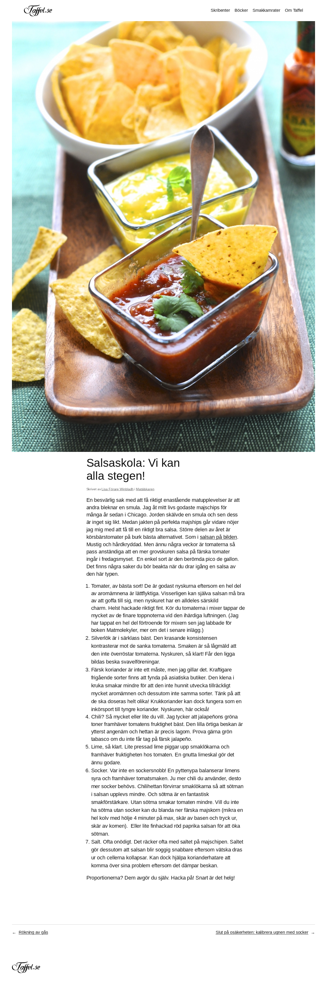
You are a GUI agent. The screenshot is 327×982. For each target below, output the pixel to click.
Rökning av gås (33, 932)
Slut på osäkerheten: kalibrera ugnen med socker (262, 932)
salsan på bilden (218, 537)
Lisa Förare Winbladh (117, 489)
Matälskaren (145, 489)
